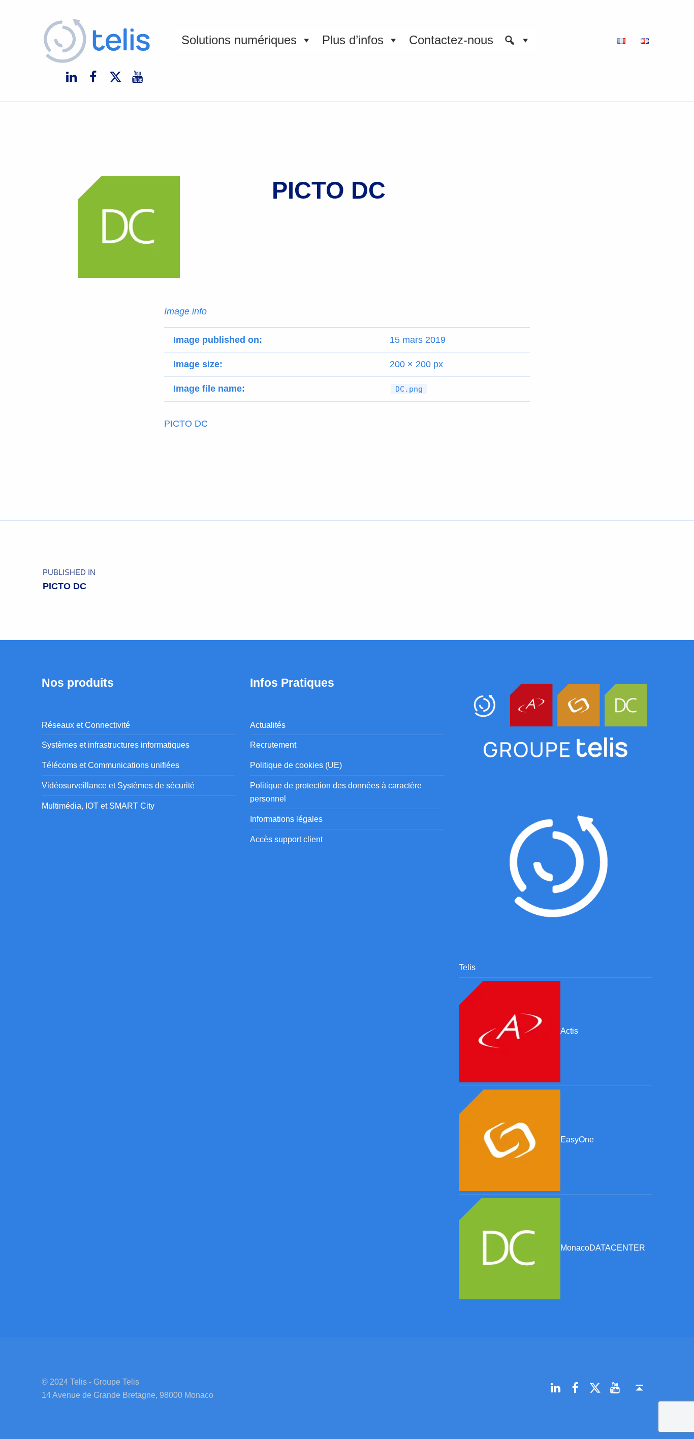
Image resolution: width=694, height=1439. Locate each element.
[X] (115, 76)
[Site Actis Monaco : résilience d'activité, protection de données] (509, 1030)
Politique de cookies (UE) (296, 765)
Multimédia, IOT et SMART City (98, 805)
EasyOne (577, 1139)
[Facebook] (93, 76)
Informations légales (286, 818)
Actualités (268, 724)
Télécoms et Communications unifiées (110, 765)
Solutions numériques (239, 40)
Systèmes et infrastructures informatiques (116, 744)
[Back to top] (639, 1388)
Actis (569, 1030)
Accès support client (286, 839)
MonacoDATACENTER (602, 1247)
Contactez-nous (451, 40)
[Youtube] (137, 76)
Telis (467, 967)
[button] (517, 40)
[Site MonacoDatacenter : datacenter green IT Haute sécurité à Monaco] (509, 1247)
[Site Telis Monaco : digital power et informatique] (555, 863)
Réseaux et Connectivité (86, 724)
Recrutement (273, 744)
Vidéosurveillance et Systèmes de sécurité (118, 785)
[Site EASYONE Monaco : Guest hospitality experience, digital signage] (509, 1139)
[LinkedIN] (71, 76)
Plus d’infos (353, 40)
